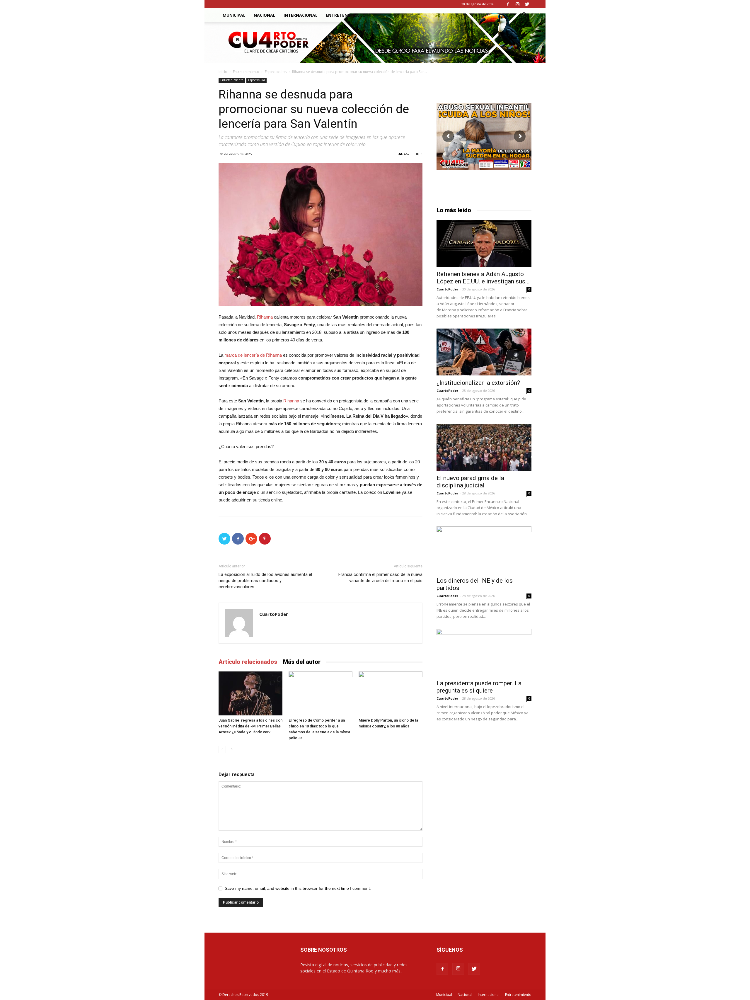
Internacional (301, 15)
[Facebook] (507, 4)
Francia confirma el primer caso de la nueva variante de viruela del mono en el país (380, 577)
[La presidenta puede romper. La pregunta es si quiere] (484, 652)
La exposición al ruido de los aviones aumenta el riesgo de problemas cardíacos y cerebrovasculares (265, 580)
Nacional (264, 15)
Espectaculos (276, 71)
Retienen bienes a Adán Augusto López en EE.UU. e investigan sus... (483, 278)
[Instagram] (517, 4)
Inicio (223, 71)
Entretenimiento (346, 15)
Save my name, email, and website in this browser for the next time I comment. (298, 888)
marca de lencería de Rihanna (253, 355)
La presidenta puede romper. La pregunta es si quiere (479, 687)
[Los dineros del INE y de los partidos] (484, 549)
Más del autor (302, 661)
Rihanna (265, 316)
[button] (524, 15)
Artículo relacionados (248, 661)
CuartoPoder (273, 614)
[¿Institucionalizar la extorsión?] (484, 352)
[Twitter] (527, 4)
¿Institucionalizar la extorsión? (478, 382)
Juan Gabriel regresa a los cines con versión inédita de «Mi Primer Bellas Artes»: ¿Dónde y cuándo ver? (250, 726)
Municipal (234, 15)
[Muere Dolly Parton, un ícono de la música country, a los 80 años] (390, 693)
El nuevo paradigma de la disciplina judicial (470, 482)
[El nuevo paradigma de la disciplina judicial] (484, 447)
